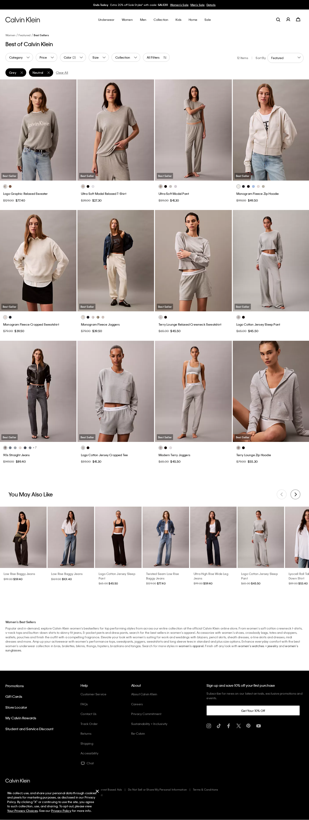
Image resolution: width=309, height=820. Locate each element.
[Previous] (6, 130)
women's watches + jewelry (258, 646)
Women (10, 35)
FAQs (84, 704)
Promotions (14, 686)
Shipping (87, 743)
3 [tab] (34, 177)
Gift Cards (13, 696)
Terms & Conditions (205, 789)
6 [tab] (55, 177)
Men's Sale (197, 5)
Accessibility (89, 753)
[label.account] (288, 19)
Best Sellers (41, 35)
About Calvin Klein (144, 694)
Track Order (89, 724)
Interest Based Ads (109, 789)
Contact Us (88, 714)
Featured (25, 35)
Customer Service (93, 694)
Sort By (261, 58)
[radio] (5, 186)
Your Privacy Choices (22, 811)
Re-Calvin (138, 733)
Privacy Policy (61, 811)
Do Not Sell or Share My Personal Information (157, 789)
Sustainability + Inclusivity (149, 724)
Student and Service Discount (29, 729)
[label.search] (278, 19)
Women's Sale (179, 5)
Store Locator (16, 707)
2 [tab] (28, 177)
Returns (86, 733)
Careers (137, 704)
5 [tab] (48, 177)
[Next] (69, 130)
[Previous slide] (282, 494)
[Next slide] (295, 494)
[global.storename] (22, 19)
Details (211, 5)
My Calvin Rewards (20, 718)
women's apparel (191, 646)
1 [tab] (21, 177)
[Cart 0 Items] (298, 19)
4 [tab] (41, 177)
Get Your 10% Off (253, 711)
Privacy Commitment (146, 714)
